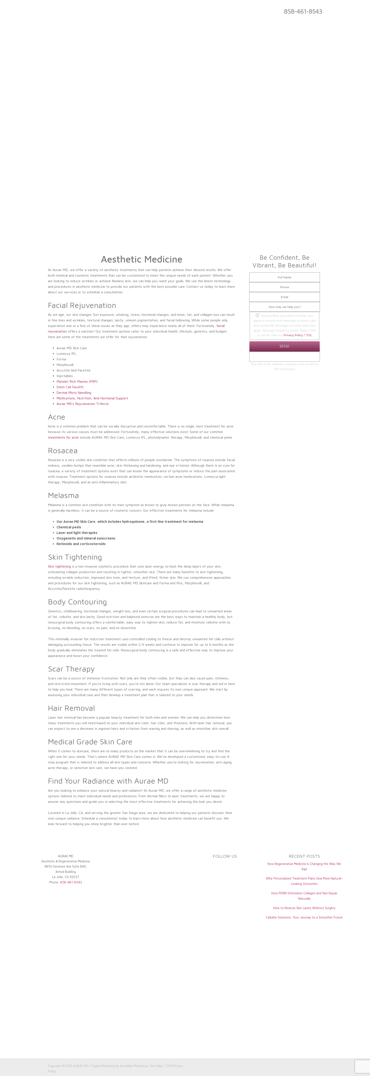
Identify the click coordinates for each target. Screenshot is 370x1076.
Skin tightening (59, 566)
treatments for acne (63, 437)
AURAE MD (81, 1066)
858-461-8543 (303, 11)
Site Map (156, 1066)
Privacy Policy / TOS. (298, 335)
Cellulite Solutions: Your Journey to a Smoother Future (304, 917)
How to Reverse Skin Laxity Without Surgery (304, 908)
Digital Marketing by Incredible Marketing (119, 1066)
